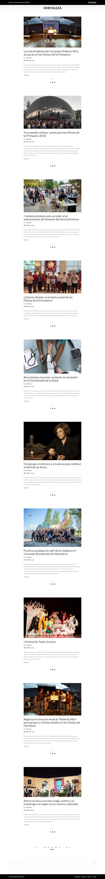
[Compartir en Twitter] (52, 82)
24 (48, 847)
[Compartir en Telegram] (54, 82)
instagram (83, 876)
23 (44, 847)
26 (56, 847)
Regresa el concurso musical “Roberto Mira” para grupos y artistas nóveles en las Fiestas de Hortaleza (52, 722)
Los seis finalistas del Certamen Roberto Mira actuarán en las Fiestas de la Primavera (51, 53)
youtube (94, 876)
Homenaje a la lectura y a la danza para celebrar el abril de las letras (52, 465)
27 (59, 847)
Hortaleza (52, 8)
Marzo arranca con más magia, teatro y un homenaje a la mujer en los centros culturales (51, 802)
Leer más (26, 75)
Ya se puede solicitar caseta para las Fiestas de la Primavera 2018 (51, 134)
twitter (89, 876)
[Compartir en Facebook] (50, 82)
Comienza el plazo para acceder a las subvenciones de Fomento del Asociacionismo (51, 217)
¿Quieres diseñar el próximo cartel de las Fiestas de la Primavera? (48, 299)
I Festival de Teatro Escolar (40, 641)
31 (66, 847)
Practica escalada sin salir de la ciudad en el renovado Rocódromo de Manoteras (50, 552)
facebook (77, 876)
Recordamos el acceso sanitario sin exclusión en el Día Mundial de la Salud (51, 379)
